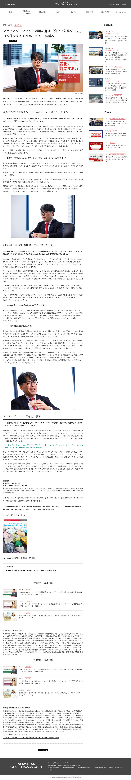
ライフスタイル (121, 12)
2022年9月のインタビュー (26, 251)
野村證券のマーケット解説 (26, 12)
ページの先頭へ (129, 761)
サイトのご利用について (54, 763)
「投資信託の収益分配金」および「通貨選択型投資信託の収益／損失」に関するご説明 (31, 738)
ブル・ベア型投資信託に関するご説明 (15, 734)
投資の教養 (42, 12)
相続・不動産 (105, 12)
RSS (65, 763)
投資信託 (73, 12)
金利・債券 (89, 12)
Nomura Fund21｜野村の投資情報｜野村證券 (19, 558)
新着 (10, 12)
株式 (57, 12)
